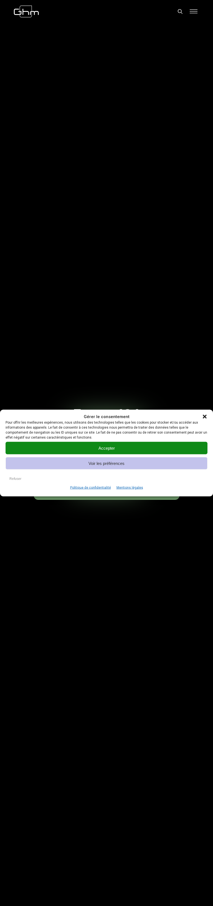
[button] (204, 416)
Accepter (106, 448)
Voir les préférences (106, 463)
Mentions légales (129, 488)
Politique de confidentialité (90, 488)
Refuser (15, 478)
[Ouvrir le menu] (193, 11)
